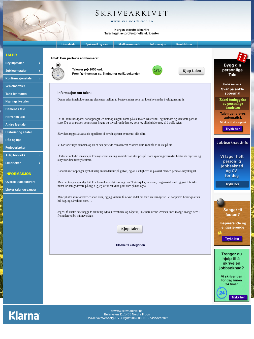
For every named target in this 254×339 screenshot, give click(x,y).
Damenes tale (15, 109)
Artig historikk (15, 155)
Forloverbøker (15, 147)
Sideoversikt (159, 318)
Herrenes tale (15, 117)
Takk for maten (16, 94)
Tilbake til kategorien (130, 245)
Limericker (13, 163)
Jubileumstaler (16, 70)
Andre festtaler (16, 124)
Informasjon (158, 44)
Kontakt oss (184, 44)
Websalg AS (110, 318)
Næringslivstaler (17, 101)
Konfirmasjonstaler (19, 78)
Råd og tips (13, 140)
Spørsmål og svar (97, 44)
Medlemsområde (129, 44)
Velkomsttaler (15, 86)
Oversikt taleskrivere (20, 182)
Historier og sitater (18, 132)
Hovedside (68, 44)
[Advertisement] (127, 330)
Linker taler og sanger (20, 189)
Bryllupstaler (14, 63)
